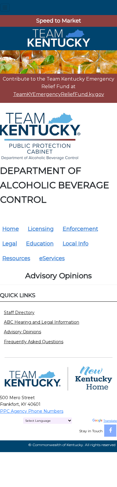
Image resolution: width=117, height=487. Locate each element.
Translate (110, 421)
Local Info (75, 243)
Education (40, 243)
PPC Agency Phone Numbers (31, 411)
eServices (52, 258)
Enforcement (80, 229)
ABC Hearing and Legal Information (41, 322)
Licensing (41, 229)
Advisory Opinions (22, 331)
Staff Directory (19, 312)
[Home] (58, 38)
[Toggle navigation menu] (5, 7)
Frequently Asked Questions (33, 341)
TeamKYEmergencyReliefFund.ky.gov (58, 94)
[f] (110, 430)
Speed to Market (58, 20)
